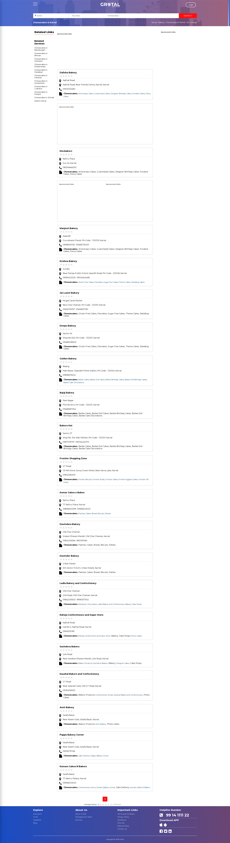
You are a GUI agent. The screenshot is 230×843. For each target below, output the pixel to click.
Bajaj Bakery (67, 392)
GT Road (67, 466)
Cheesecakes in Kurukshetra (40, 82)
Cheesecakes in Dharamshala (40, 65)
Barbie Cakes (83, 380)
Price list (120, 823)
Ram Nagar (68, 400)
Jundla (66, 269)
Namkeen (82, 604)
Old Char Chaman (71, 532)
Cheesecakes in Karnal (175, 22)
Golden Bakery (68, 358)
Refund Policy (123, 826)
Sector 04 (67, 333)
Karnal (154, 22)
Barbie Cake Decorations (73, 382)
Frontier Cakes (112, 479)
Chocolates (92, 604)
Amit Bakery (67, 707)
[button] (110, 5)
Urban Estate (69, 563)
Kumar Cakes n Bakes (72, 492)
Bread (94, 513)
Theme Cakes (125, 282)
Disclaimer (121, 820)
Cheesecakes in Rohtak (44, 97)
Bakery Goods (109, 787)
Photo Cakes (136, 636)
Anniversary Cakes (85, 94)
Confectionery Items (87, 787)
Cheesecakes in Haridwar (40, 76)
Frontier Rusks (99, 479)
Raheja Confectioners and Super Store (81, 615)
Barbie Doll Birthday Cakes (136, 380)
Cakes (88, 513)
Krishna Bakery (68, 261)
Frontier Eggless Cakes (128, 479)
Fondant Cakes (138, 94)
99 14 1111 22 (176, 815)
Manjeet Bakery (69, 228)
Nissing (66, 366)
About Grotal (80, 814)
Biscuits (101, 513)
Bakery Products (85, 663)
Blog (35, 823)
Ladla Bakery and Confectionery (78, 583)
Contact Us (122, 829)
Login (190, 5)
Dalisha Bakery (68, 72)
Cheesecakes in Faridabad (40, 71)
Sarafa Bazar (69, 715)
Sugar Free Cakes (111, 282)
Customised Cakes (102, 94)
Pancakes (99, 282)
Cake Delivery (84, 756)
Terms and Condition (126, 814)
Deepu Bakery (68, 325)
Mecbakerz (66, 151)
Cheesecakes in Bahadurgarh (40, 49)
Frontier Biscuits (85, 479)
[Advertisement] (105, 52)
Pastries (81, 513)
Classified (37, 820)
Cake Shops (137, 604)
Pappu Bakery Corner (72, 734)
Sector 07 (67, 433)
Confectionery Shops (104, 695)
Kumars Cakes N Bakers (73, 766)
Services (78, 820)
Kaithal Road (69, 80)
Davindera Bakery (70, 524)
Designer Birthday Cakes (121, 94)
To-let (35, 817)
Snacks (99, 787)
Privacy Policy (123, 817)
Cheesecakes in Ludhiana (40, 87)
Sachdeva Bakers (69, 646)
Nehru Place (69, 159)
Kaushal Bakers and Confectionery (79, 674)
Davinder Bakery (69, 556)
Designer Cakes (122, 663)
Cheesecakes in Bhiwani (40, 54)
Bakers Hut (66, 425)
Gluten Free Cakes (86, 282)
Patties (108, 513)
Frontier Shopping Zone (73, 458)
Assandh (67, 236)
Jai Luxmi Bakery (69, 293)
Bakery (161, 22)
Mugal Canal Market (72, 300)
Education (37, 814)
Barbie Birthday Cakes (114, 380)
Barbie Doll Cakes (97, 380)
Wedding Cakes (138, 282)
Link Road (67, 654)
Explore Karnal (40, 101)
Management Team (83, 817)
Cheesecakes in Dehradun (40, 60)
